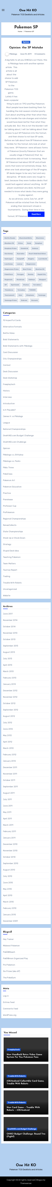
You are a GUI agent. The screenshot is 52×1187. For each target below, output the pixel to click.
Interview (7, 397)
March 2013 (8, 671)
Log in (6, 996)
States (26, 285)
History (6, 391)
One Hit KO (28, 10)
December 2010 (10, 844)
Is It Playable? (9, 410)
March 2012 (8, 748)
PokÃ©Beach (9, 952)
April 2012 (7, 742)
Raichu (30, 274)
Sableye (32, 279)
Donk (29, 243)
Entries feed (9, 1002)
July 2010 (7, 876)
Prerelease (8, 499)
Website (6, 595)
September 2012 (10, 710)
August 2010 (9, 870)
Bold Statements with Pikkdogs (17, 346)
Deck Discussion (10, 371)
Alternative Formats (12, 327)
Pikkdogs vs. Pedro (11, 461)
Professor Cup (9, 506)
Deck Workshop (10, 378)
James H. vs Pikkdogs (13, 416)
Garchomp (9, 253)
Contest (7, 365)
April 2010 (7, 895)
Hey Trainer (8, 939)
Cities (20, 243)
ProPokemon (9, 512)
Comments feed (10, 1009)
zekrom (24, 300)
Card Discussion (10, 352)
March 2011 (8, 825)
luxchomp (9, 264)
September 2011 (10, 786)
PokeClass (9, 274)
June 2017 (8, 614)
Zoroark (34, 300)
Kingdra (31, 259)
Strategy (7, 544)
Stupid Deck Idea (11, 551)
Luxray (19, 264)
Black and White (25, 238)
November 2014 (10, 620)
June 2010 (8, 882)
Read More (36, 214)
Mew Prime (27, 269)
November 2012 (10, 697)
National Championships (14, 429)
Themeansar (25, 1183)
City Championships (12, 359)
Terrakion (37, 285)
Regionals (8, 279)
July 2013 (7, 658)
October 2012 (9, 703)
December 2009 (10, 921)
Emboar (35, 248)
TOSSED (32, 290)
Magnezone (30, 264)
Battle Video (9, 333)
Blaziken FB (9, 243)
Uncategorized (10, 589)
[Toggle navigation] (3, 10)
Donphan (38, 243)
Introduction (9, 403)
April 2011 (7, 818)
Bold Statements (11, 339)
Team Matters (9, 563)
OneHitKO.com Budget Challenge (18, 435)
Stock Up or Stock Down (14, 538)
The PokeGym (9, 978)
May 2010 (7, 889)
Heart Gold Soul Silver (37, 253)
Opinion (26, 42)
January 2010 (9, 914)
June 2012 (8, 729)
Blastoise (40, 238)
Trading (6, 576)
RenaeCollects (9, 525)
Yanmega (41, 295)
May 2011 (7, 812)
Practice (7, 493)
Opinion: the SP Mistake (26, 47)
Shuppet (42, 279)
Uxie (20, 295)
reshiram (20, 279)
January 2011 (9, 838)
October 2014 (9, 626)
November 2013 (10, 633)
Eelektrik (24, 248)
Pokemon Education (12, 487)
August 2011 (9, 793)
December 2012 (10, 690)
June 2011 (8, 806)
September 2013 (10, 646)
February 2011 (9, 831)
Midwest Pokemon (11, 946)
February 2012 (9, 754)
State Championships (13, 531)
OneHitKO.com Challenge (14, 442)
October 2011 (9, 780)
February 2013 (9, 678)
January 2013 (9, 684)
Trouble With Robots (12, 583)
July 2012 (7, 722)
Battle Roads (10, 238)
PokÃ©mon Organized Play (15, 958)
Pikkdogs (13, 54)
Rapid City (42, 274)
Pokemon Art (9, 480)
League (6, 423)
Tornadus (21, 290)
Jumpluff (20, 259)
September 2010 (10, 863)
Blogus (39, 1180)
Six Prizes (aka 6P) (11, 971)
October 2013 (9, 639)
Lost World (42, 259)
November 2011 (10, 774)
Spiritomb (15, 285)
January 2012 (9, 761)
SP (6, 285)
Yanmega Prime (11, 300)
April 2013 (7, 665)
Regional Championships (14, 519)
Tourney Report (10, 570)
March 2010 (8, 902)
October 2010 (9, 857)
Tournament (9, 295)
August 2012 (9, 716)
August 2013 (9, 652)
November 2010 (10, 850)
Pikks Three (8, 467)
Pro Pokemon (9, 965)
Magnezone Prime (12, 269)
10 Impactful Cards (12, 320)
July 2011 (7, 799)
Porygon (20, 274)
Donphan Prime (11, 248)
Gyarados (20, 253)
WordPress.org (9, 1015)
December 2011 (10, 767)
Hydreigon (9, 259)
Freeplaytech (9, 384)
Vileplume (30, 295)
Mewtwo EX (40, 269)
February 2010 (9, 908)
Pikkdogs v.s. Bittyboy (13, 455)
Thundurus (9, 290)
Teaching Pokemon (12, 557)
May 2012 (7, 735)
